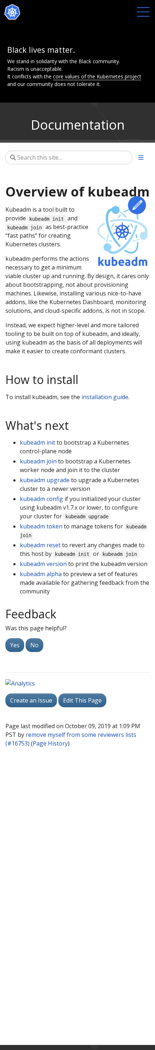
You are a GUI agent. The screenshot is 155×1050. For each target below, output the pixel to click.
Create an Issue (31, 700)
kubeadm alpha (41, 574)
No (34, 645)
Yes (14, 645)
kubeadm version (43, 564)
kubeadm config (41, 499)
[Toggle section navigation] (141, 157)
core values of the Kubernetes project (97, 76)
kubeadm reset (40, 545)
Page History (50, 743)
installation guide (104, 397)
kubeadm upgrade (45, 480)
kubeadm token (41, 526)
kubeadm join (38, 461)
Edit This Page (137, 205)
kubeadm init (37, 442)
